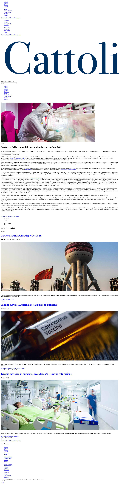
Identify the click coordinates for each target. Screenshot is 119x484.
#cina (2, 299)
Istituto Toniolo (8, 464)
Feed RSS (6, 470)
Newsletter (6, 29)
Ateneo (6, 2)
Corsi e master (7, 458)
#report (16, 436)
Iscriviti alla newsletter (6, 437)
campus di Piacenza (36, 178)
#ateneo (3, 216)
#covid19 (11, 299)
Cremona (6, 7)
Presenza (6, 467)
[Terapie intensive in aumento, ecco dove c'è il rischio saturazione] (59, 429)
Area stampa (7, 30)
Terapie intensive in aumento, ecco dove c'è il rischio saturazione (36, 373)
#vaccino (16, 368)
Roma (5, 9)
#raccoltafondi (8, 216)
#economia (6, 299)
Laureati (6, 460)
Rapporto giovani (8, 465)
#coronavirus (16, 216)
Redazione (6, 27)
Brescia (6, 5)
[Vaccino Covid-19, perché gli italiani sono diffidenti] (59, 360)
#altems (6, 436)
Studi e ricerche (8, 457)
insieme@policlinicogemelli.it (68, 169)
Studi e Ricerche (8, 10)
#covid (12, 368)
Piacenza (6, 6)
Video (5, 32)
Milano (6, 3)
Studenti (6, 15)
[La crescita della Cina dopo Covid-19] (59, 291)
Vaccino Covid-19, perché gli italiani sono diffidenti (29, 304)
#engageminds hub (5, 368)
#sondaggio (21, 368)
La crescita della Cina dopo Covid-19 (21, 235)
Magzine (6, 468)
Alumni (6, 13)
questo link (28, 169)
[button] (1, 102)
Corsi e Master (7, 12)
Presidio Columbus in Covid (17, 158)
